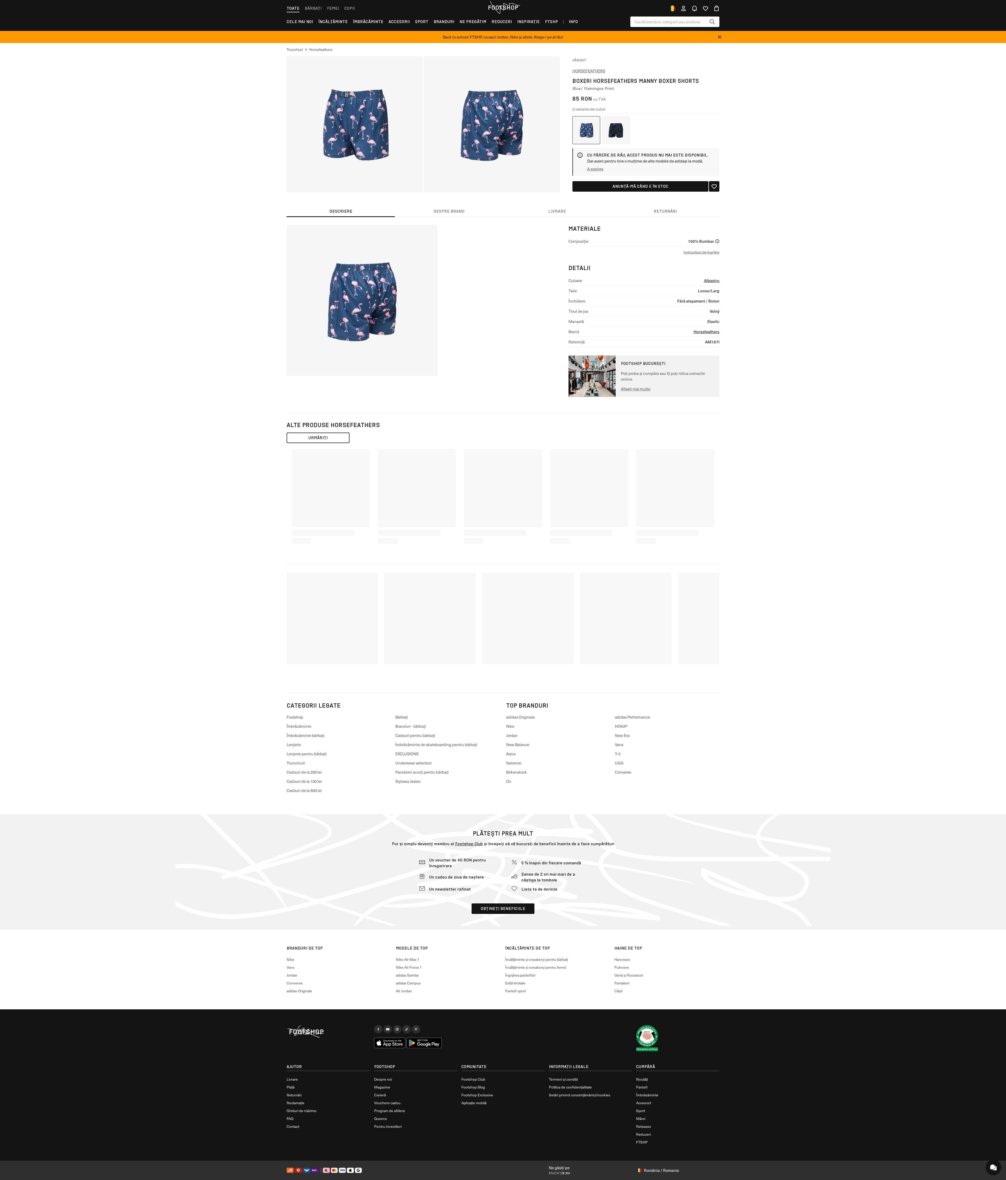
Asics (511, 753)
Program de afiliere (389, 1110)
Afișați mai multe (635, 388)
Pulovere (621, 967)
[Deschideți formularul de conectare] (683, 8)
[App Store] (390, 1043)
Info (573, 21)
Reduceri (501, 21)
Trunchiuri (296, 763)
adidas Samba (407, 975)
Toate (293, 8)
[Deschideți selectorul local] (672, 8)
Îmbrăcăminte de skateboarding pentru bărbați (436, 744)
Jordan (512, 735)
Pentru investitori (388, 1126)
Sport (421, 21)
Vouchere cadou (387, 1102)
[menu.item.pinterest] (416, 1029)
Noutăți (642, 1079)
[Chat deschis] (993, 1167)
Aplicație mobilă (473, 1102)
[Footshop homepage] (503, 7)
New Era (622, 735)
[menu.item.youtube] (388, 1029)
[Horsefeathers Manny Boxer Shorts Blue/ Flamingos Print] (586, 130)
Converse (623, 772)
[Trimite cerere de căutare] (712, 22)
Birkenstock (516, 772)
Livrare (292, 1079)
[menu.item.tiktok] (406, 1029)
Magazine (382, 1087)
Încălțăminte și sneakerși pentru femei (535, 967)
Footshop (295, 717)
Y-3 (617, 753)
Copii (349, 8)
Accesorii (399, 21)
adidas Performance (632, 717)
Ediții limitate (515, 982)
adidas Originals (520, 717)
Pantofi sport (515, 990)
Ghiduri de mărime (301, 1110)
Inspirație (528, 21)
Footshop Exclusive (477, 1094)
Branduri (444, 21)
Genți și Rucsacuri (628, 975)
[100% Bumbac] (717, 241)
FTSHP (551, 21)
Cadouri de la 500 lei (304, 790)
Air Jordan (404, 990)
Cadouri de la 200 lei (304, 772)
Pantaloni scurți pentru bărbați (422, 772)
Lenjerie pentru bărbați (307, 753)
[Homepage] (328, 1032)
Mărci (640, 1118)
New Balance (517, 744)
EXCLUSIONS (407, 753)
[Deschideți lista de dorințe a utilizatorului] (705, 8)
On (508, 781)
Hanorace (622, 959)
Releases (643, 1126)
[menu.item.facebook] (378, 1029)
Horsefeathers (588, 70)
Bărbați (313, 8)
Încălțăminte (333, 21)
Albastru (711, 280)
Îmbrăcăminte (368, 21)
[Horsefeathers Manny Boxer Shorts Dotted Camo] (616, 130)
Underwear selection (413, 763)
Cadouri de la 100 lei (304, 781)
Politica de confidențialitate (570, 1087)
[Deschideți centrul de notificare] (694, 8)
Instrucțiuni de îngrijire (701, 252)
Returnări (294, 1094)
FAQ (290, 1118)
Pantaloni (621, 982)
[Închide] (720, 37)
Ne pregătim (473, 21)
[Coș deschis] (716, 8)
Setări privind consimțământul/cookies (579, 1094)
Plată (290, 1087)
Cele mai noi (300, 21)
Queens (380, 1118)
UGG (619, 763)
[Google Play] (424, 1043)
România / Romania (661, 1170)
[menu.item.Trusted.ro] (647, 1038)
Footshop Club (469, 843)
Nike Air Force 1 (409, 967)
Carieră (380, 1094)
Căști (618, 990)
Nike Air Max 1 (407, 959)
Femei (333, 8)
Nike (510, 726)
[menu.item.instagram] (397, 1029)
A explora (595, 168)
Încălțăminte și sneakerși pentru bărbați (536, 959)
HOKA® (621, 726)
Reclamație (295, 1102)
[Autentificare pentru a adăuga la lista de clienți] (714, 186)
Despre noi (383, 1079)
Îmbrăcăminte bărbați (306, 735)
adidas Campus (408, 982)
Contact (293, 1126)
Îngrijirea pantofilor (520, 975)
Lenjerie (294, 744)
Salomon (514, 763)
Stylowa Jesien (408, 781)
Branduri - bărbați (410, 726)
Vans (619, 744)
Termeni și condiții (563, 1079)
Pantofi (642, 1087)
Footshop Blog (473, 1087)
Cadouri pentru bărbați (415, 735)
